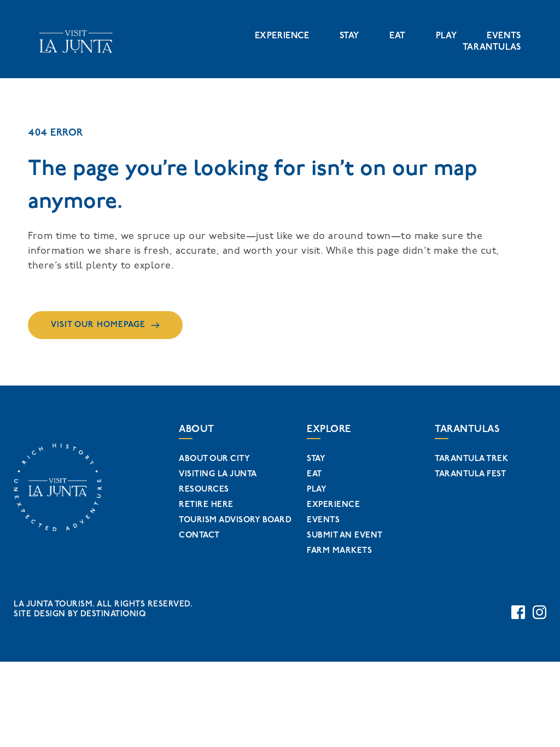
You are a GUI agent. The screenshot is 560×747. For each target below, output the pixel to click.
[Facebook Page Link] (518, 612)
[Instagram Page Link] (539, 612)
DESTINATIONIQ (113, 614)
